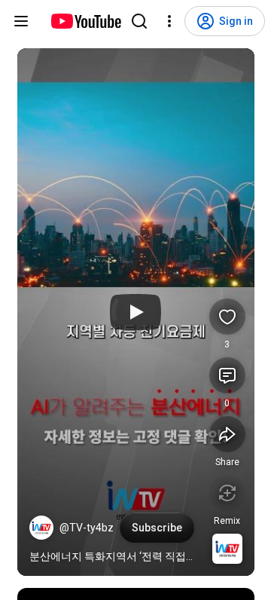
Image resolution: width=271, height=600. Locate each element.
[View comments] (227, 375)
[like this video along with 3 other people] (227, 316)
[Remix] (227, 493)
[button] (41, 528)
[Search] (139, 21)
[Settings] (169, 21)
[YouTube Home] (85, 21)
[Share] (227, 434)
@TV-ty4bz (86, 528)
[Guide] (21, 21)
